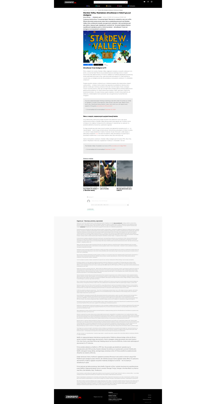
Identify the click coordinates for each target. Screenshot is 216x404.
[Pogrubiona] (92, 205)
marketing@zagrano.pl (113, 393)
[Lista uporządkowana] (98, 205)
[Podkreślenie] (95, 205)
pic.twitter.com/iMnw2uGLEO (104, 106)
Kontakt (149, 397)
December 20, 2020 (110, 109)
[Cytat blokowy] (101, 205)
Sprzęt (98, 6)
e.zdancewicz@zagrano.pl (114, 400)
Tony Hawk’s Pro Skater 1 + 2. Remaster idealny (91, 189)
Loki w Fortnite (104, 189)
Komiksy (109, 6)
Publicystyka (132, 6)
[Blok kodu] (103, 205)
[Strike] (97, 205)
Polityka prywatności (147, 399)
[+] (107, 204)
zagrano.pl (85, 10)
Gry (89, 6)
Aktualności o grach (93, 10)
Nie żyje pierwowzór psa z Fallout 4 (124, 189)
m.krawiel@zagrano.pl (113, 397)
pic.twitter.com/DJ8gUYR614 (118, 146)
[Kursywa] (93, 205)
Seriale (120, 6)
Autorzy (149, 395)
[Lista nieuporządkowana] (100, 205)
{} (106, 204)
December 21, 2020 (110, 149)
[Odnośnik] (104, 205)
